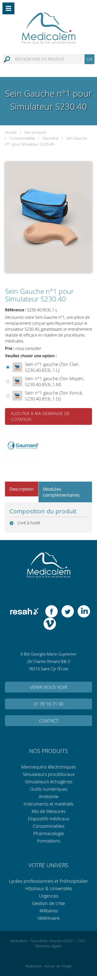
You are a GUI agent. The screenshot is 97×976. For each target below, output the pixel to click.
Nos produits (35, 132)
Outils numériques (48, 789)
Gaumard (50, 138)
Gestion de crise (48, 903)
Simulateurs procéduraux (49, 774)
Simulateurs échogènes (48, 782)
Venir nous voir (48, 687)
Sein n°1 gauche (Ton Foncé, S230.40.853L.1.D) (54, 396)
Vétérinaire (49, 918)
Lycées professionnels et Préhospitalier (48, 881)
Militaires (49, 911)
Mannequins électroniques (48, 767)
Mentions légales (48, 946)
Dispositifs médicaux (48, 819)
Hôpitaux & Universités (48, 888)
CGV (81, 940)
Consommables (22, 138)
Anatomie (48, 796)
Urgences (48, 896)
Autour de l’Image (58, 966)
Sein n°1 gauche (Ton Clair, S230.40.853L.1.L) (52, 367)
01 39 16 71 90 (48, 704)
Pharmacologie (48, 833)
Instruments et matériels (48, 804)
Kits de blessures (48, 811)
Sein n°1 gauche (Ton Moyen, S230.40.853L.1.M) (54, 381)
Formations (48, 841)
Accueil (10, 132)
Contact (48, 721)
